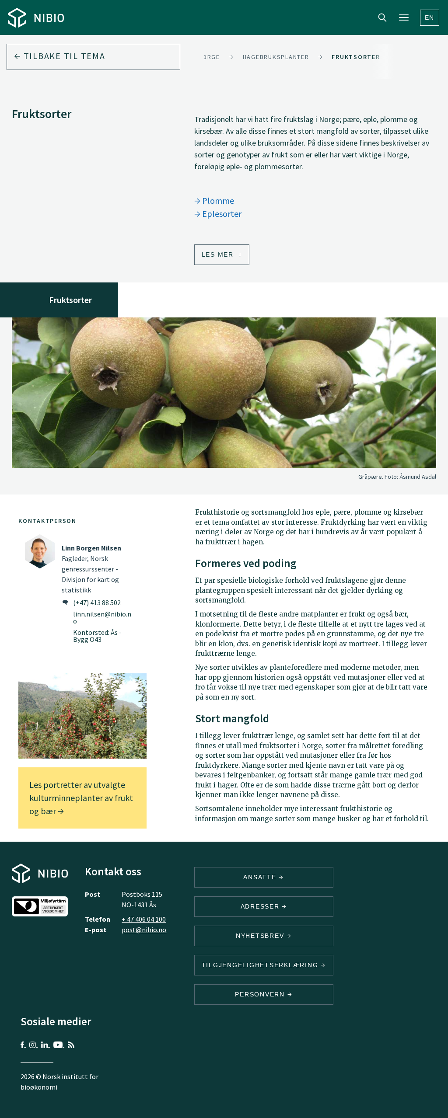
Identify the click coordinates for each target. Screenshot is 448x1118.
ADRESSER (261, 906)
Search (382, 17)
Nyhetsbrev (261, 935)
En (430, 17)
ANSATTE (261, 877)
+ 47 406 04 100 (144, 919)
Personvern (261, 994)
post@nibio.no (144, 929)
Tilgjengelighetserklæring (261, 964)
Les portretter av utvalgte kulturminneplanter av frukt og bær (81, 797)
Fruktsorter (356, 57)
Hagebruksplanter (276, 57)
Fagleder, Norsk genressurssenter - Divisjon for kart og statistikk (91, 568)
